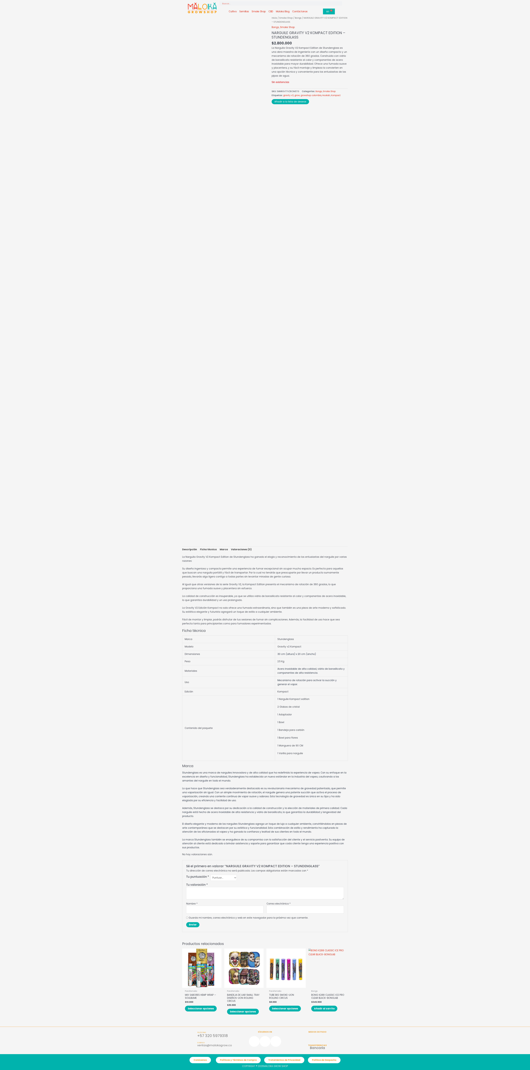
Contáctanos (300, 11)
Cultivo (233, 11)
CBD (270, 11)
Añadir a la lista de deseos (290, 101)
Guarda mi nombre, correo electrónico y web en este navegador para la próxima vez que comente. (248, 917)
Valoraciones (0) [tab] (241, 549)
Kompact (336, 95)
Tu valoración (197, 885)
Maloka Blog (283, 11)
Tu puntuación (197, 877)
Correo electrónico (279, 903)
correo (201, 1043)
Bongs (298, 17)
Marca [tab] (224, 549)
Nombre (192, 903)
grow (297, 95)
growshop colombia (311, 95)
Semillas (244, 11)
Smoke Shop (259, 11)
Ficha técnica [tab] (208, 549)
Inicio (274, 17)
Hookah (326, 95)
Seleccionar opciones (201, 1008)
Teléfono (201, 1032)
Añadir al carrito (324, 1008)
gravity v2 (288, 95)
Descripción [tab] (189, 549)
